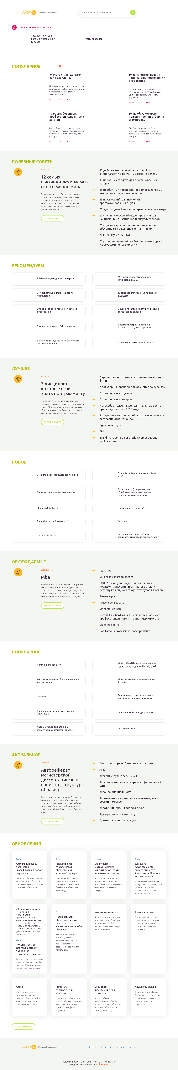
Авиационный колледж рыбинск (136, 712)
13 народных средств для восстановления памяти (128, 181)
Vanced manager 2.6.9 (49, 664)
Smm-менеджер (110, 608)
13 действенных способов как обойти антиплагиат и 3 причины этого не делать (128, 172)
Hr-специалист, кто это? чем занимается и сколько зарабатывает (138, 535)
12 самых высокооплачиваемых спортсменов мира (65, 181)
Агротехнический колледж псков (121, 807)
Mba (45, 577)
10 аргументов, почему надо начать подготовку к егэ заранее (147, 77)
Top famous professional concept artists (124, 631)
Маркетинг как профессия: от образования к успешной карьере (66, 868)
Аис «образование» (106, 912)
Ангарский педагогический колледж (65, 989)
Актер (19, 986)
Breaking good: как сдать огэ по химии (58, 474)
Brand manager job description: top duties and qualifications (128, 439)
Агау (102, 769)
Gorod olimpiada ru (47, 535)
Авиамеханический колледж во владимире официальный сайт (135, 696)
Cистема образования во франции (56, 492)
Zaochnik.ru (43, 696)
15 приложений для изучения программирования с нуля (119, 201)
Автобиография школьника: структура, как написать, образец (55, 728)
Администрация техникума (117, 820)
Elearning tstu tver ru (48, 508)
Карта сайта (106, 1047)
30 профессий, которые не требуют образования (57, 310)
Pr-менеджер (108, 596)
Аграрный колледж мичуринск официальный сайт (130, 784)
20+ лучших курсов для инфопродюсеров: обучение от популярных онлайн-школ (127, 227)
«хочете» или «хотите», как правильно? (65, 76)
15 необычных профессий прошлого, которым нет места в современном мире (131, 191)
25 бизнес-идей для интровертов (56, 278)
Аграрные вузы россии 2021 (118, 775)
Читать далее (52, 218)
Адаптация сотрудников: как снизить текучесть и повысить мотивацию (107, 868)
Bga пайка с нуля (110, 425)
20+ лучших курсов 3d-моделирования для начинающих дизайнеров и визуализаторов (129, 217)
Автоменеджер (126, 728)
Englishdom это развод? (131, 508)
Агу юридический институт (118, 814)
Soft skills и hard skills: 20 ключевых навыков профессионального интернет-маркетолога (129, 616)
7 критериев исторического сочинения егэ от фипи (130, 379)
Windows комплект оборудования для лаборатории (58, 680)
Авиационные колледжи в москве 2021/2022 (56, 712)
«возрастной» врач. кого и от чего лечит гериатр (43, 38)
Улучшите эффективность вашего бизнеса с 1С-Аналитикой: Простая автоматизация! (147, 870)
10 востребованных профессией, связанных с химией (66, 116)
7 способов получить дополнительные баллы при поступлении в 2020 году (130, 407)
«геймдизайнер (94, 38)
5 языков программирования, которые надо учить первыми (134, 326)
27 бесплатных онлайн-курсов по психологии (55, 294)
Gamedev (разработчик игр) (52, 521)
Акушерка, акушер (145, 986)
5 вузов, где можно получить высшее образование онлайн (138, 310)
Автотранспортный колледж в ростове (126, 763)
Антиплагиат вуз (144, 912)
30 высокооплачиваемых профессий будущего (138, 294)
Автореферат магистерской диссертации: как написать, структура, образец (63, 780)
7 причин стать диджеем (116, 393)
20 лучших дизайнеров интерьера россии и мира (132, 209)
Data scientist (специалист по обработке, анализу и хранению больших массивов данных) (135, 492)
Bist (101, 431)
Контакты (121, 1047)
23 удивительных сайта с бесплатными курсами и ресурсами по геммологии (131, 243)
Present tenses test (111, 602)
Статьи (18, 859)
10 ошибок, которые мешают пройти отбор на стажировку (146, 116)
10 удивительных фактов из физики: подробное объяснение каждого (28, 949)
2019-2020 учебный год (115, 234)
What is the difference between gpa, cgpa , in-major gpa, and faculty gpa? (137, 664)
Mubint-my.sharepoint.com (116, 576)
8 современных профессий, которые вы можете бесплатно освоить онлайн (131, 417)
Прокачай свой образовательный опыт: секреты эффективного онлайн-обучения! (69, 923)
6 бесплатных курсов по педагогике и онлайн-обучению (58, 342)
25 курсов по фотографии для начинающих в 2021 (134, 278)
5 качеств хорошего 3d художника (56, 326)
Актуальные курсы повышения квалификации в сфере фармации (29, 868)
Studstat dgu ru (109, 624)
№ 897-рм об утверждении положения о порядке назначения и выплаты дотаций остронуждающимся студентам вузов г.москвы (131, 586)
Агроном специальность (115, 791)
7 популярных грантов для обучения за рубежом (132, 386)
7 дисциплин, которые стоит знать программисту (63, 388)
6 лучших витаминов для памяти (136, 342)
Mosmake (105, 570)
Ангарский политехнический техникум (105, 989)
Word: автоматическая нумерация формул (136, 680)
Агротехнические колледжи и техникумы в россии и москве (128, 800)
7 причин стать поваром (115, 399)
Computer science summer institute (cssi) (137, 474)
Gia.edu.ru (123, 521)
